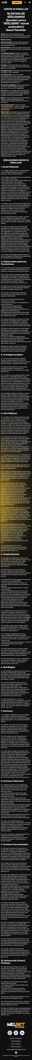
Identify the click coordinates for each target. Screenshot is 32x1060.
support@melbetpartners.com (16, 1049)
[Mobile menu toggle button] (29, 2)
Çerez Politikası (16, 1044)
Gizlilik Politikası (16, 1041)
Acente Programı (16, 1046)
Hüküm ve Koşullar (16, 1038)
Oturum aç (17, 2)
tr (25, 2)
